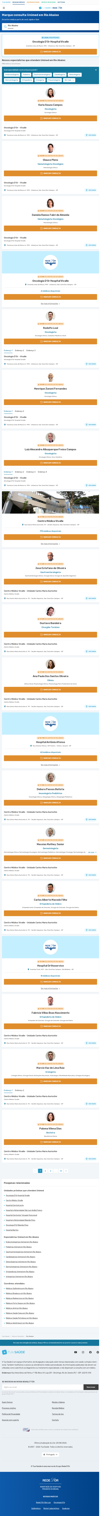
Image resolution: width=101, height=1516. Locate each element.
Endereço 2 (19, 350)
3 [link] (50, 1171)
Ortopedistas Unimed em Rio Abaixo (20, 1272)
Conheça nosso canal (75, 1352)
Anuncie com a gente (10, 1420)
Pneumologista (54, 80)
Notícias (61, 2)
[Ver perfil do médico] (50, 93)
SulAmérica (36, 1508)
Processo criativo (9, 1408)
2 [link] (45, 1171)
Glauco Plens (50, 159)
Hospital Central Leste (15, 1205)
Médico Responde (48, 2)
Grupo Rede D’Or (63, 1466)
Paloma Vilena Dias (50, 1128)
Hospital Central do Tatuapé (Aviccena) (21, 1215)
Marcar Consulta (18, 1336)
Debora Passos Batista (50, 789)
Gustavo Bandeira (50, 623)
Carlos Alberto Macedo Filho (50, 899)
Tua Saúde (6, 2)
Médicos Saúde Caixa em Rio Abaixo (20, 1313)
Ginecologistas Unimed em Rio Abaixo (21, 1262)
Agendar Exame (33, 2)
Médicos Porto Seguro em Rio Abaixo (20, 1303)
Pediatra (26, 75)
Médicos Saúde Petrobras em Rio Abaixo (22, 1318)
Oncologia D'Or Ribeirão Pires (17, 1225)
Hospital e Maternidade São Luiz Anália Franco (24, 1210)
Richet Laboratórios (51, 1508)
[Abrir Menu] (4, 8)
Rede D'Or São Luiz (43, 1503)
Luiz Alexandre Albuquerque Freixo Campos (50, 449)
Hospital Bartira (12, 1230)
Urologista (40, 80)
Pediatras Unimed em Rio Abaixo (19, 1247)
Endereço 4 (42, 472)
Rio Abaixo (30, 1336)
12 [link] (61, 1171)
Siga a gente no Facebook (90, 1352)
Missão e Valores (58, 1402)
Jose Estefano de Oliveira (50, 568)
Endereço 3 (30, 350)
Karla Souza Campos (50, 104)
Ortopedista (27, 80)
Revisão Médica (58, 1408)
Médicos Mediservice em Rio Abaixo (20, 1298)
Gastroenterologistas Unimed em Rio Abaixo (23, 1252)
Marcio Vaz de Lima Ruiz (50, 1067)
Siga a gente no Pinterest (98, 1352)
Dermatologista (11, 80)
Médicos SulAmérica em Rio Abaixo (19, 1288)
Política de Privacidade (11, 1414)
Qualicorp (66, 1508)
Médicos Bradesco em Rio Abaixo (19, 1293)
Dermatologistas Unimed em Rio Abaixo (21, 1267)
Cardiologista (60, 75)
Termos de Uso (58, 1414)
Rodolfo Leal (50, 327)
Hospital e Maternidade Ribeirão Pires (20, 1220)
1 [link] (40, 1171)
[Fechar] (96, 70)
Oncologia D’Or (59, 1503)
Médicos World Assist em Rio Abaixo (20, 1323)
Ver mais (68, 80)
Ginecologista (74, 75)
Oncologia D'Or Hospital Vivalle (50, 41)
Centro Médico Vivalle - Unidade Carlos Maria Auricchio (30, 591)
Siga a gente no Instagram (83, 1352)
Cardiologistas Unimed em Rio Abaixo (20, 1257)
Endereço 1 (8, 350)
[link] (66, 1171)
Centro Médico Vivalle (11, 594)
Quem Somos (7, 1402)
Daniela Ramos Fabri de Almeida (50, 214)
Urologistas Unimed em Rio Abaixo (19, 1277)
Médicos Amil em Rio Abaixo (17, 1308)
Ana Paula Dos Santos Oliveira (50, 676)
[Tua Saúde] (13, 1352)
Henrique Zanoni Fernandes (50, 388)
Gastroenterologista (42, 75)
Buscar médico (19, 2)
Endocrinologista (12, 75)
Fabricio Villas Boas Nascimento (50, 1012)
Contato (55, 1420)
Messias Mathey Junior (50, 844)
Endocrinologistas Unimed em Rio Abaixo (22, 1242)
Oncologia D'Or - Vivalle (15, 128)
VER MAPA (92, 135)
